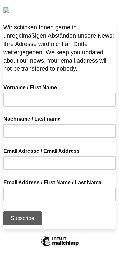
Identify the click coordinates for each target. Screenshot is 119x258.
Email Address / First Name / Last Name (52, 182)
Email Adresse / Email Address (43, 150)
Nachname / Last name (31, 119)
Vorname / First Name (30, 87)
